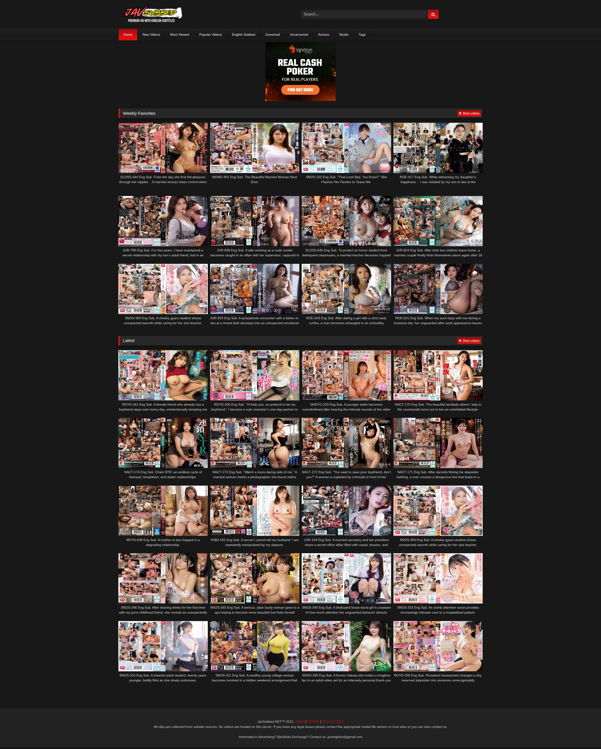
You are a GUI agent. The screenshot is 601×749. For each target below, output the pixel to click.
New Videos (151, 34)
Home (127, 34)
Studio (344, 34)
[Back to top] (586, 735)
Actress (323, 34)
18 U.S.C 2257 (333, 721)
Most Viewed (179, 34)
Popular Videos (210, 34)
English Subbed (243, 34)
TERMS (313, 721)
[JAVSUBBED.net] (153, 14)
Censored (272, 34)
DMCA (300, 721)
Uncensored (299, 34)
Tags (362, 34)
